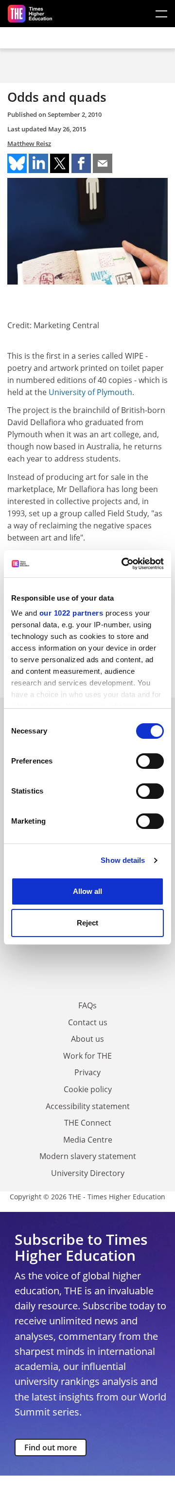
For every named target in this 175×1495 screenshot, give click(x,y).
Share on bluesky (17, 163)
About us (87, 1039)
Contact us (87, 1022)
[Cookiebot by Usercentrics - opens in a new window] (123, 563)
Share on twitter (60, 163)
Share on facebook (81, 163)
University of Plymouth (90, 392)
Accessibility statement (88, 1106)
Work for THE (87, 1055)
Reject (87, 923)
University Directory (87, 1173)
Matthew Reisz (29, 143)
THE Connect (87, 1122)
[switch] (150, 761)
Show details (123, 860)
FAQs (87, 1005)
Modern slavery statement (87, 1156)
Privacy (87, 1072)
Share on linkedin (38, 163)
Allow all (87, 891)
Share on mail (102, 163)
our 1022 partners (71, 613)
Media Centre (87, 1139)
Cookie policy (88, 1089)
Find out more (50, 1447)
